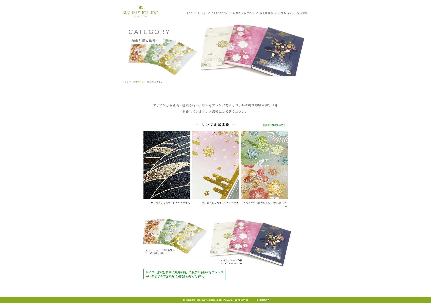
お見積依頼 (266, 13)
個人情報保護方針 (264, 300)
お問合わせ (285, 13)
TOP (190, 13)
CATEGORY (219, 13)
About (202, 13)
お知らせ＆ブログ (244, 13)
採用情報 (302, 13)
